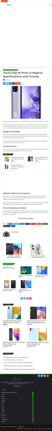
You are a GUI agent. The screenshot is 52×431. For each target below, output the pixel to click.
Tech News (4, 415)
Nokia (3, 396)
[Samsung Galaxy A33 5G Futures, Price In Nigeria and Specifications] (38, 334)
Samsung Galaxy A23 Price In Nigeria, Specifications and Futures (41, 159)
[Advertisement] (26, 17)
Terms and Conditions (46, 428)
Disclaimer (39, 428)
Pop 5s (9, 196)
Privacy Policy (29, 428)
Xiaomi (3, 411)
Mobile (3, 394)
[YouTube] (18, 386)
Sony (3, 413)
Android (3, 400)
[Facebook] (15, 386)
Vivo (3, 404)
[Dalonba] (9, 4)
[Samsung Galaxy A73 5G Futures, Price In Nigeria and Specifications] (6, 166)
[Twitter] (16, 386)
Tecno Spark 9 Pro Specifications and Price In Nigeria (25, 290)
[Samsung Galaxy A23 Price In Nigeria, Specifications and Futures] (30, 159)
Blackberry (4, 421)
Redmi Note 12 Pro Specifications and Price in (9, 267)
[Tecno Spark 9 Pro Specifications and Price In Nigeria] (26, 284)
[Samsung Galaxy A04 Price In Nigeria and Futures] (10, 284)
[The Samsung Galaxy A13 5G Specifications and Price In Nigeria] (6, 159)
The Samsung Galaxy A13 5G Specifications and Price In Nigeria (17, 159)
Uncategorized (5, 419)
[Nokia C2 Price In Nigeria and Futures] (26, 270)
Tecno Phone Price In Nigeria (26, 218)
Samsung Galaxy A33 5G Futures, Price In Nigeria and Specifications (38, 344)
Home (5, 67)
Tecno (3, 407)
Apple (3, 409)
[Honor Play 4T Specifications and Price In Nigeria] (42, 270)
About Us (35, 428)
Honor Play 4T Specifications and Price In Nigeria (42, 276)
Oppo (3, 402)
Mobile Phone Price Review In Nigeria (14, 67)
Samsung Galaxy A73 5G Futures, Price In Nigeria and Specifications (17, 167)
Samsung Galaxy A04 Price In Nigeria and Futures (10, 290)
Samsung (4, 398)
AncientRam (7, 79)
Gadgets (3, 417)
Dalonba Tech (21, 426)
